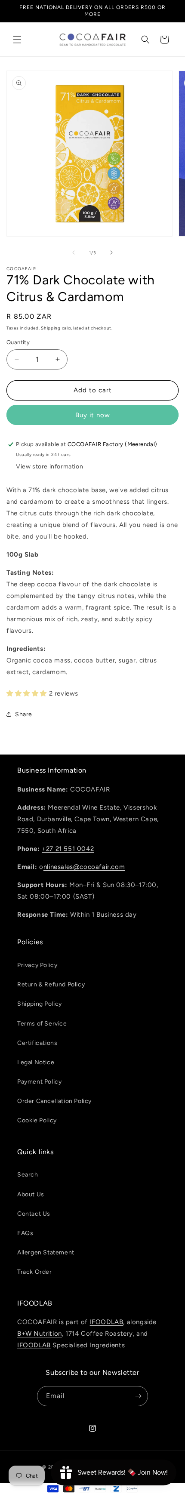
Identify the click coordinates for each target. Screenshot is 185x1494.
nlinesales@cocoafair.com (84, 867)
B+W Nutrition (39, 1333)
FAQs (25, 1233)
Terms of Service (42, 1023)
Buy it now (92, 415)
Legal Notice (35, 1062)
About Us (30, 1194)
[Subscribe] (138, 1396)
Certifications (37, 1043)
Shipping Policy (39, 1003)
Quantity (18, 342)
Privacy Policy (37, 965)
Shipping (51, 328)
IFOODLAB (106, 1322)
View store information (49, 466)
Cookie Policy (37, 1120)
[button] (17, 39)
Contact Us (33, 1213)
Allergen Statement (45, 1252)
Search (27, 1174)
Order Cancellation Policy (54, 1101)
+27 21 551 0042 (68, 849)
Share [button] (23, 714)
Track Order (34, 1271)
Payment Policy (39, 1081)
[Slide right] (111, 252)
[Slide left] (73, 252)
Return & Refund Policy (51, 984)
